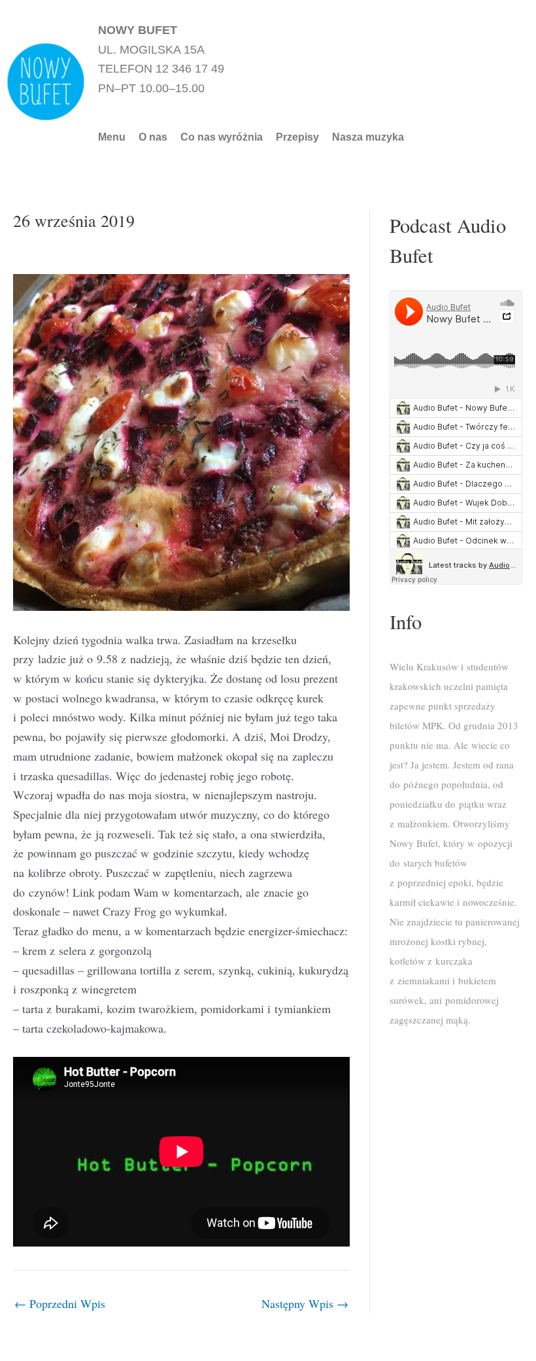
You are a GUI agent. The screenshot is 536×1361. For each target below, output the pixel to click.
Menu (112, 137)
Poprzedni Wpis (59, 1303)
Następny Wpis (304, 1303)
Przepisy (297, 137)
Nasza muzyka (368, 137)
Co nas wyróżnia (221, 137)
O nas (153, 137)
